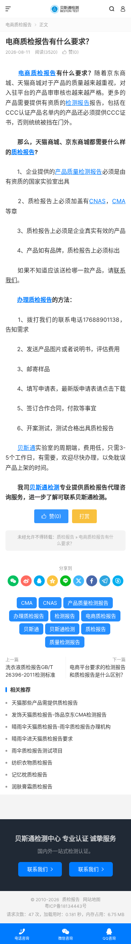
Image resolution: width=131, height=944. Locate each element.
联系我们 (40, 869)
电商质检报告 (18, 25)
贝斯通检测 (44, 487)
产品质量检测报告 (78, 171)
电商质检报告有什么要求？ (49, 41)
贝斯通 (26, 447)
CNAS (97, 201)
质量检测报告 (64, 642)
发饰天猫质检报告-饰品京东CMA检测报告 (59, 714)
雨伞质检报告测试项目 (37, 750)
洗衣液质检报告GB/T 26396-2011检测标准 (30, 671)
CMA (119, 201)
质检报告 (65, 9)
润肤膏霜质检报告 (32, 786)
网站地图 (91, 899)
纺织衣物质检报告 (32, 762)
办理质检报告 (34, 299)
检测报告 (78, 102)
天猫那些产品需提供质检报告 (45, 702)
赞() (70, 52)
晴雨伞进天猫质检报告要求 (42, 738)
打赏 (84, 516)
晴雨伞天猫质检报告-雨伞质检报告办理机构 (61, 726)
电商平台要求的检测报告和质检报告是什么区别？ (98, 671)
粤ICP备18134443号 (66, 906)
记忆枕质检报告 (29, 774)
